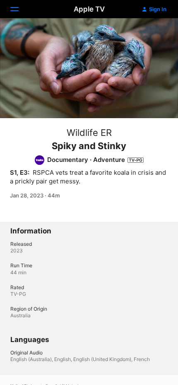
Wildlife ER (89, 132)
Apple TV (89, 9)
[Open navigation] (19, 9)
